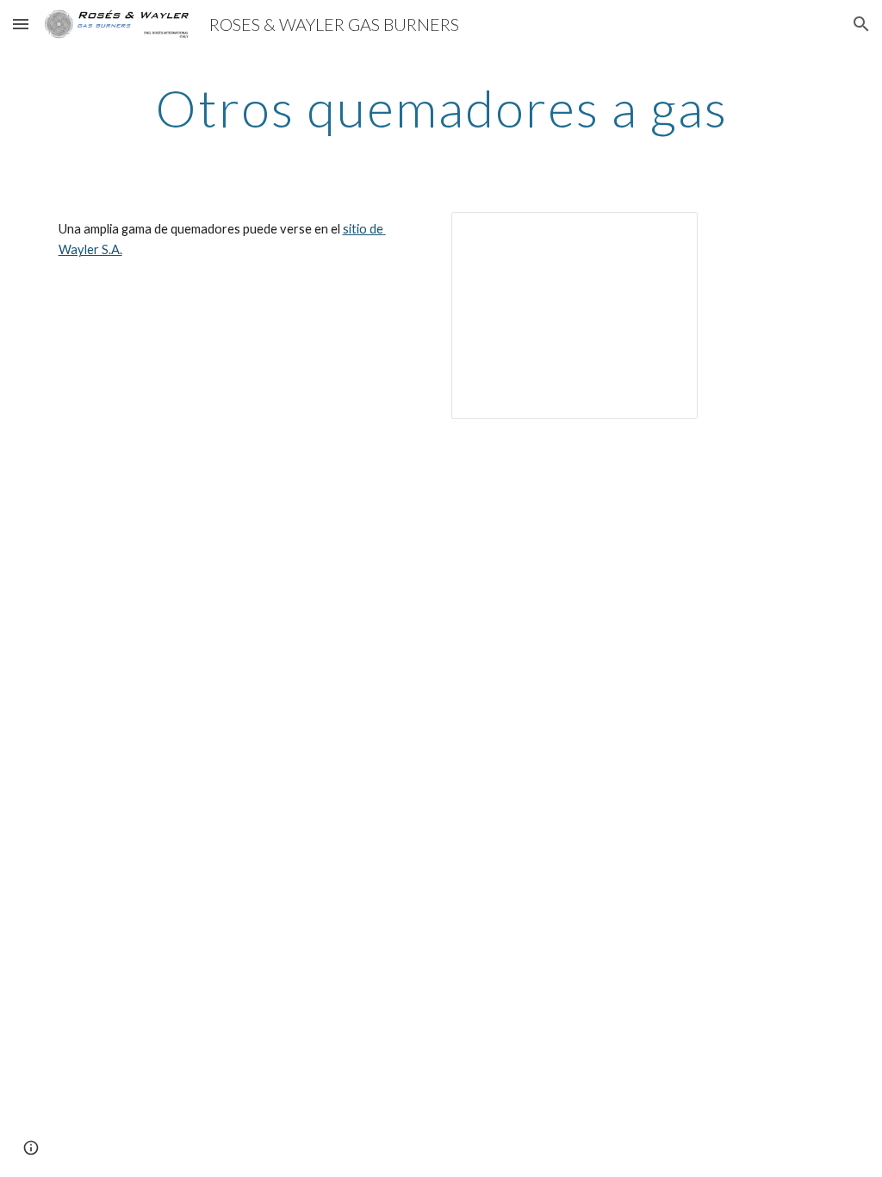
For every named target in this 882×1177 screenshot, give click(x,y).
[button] (20, 23)
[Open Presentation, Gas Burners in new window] (665, 234)
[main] (441, 107)
